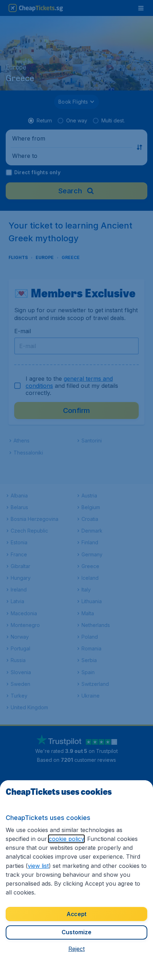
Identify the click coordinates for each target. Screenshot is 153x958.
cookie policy (66, 838)
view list (38, 865)
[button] (76, 948)
